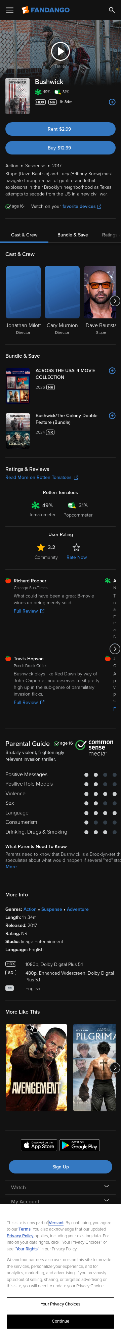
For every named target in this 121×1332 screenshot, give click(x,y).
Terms (24, 1229)
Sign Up (60, 1167)
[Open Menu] (9, 10)
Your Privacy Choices (60, 1304)
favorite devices (79, 206)
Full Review (26, 611)
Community (46, 557)
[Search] (112, 10)
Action (30, 909)
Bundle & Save (72, 235)
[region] (60, 1268)
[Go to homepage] (46, 10)
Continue (60, 1321)
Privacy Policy (20, 1236)
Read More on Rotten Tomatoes (38, 477)
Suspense (51, 909)
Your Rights (27, 1249)
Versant (56, 1223)
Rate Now (77, 557)
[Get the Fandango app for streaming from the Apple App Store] (39, 1146)
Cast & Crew (24, 235)
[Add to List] (112, 102)
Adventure (78, 909)
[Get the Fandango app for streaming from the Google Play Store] (79, 1146)
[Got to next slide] (115, 301)
